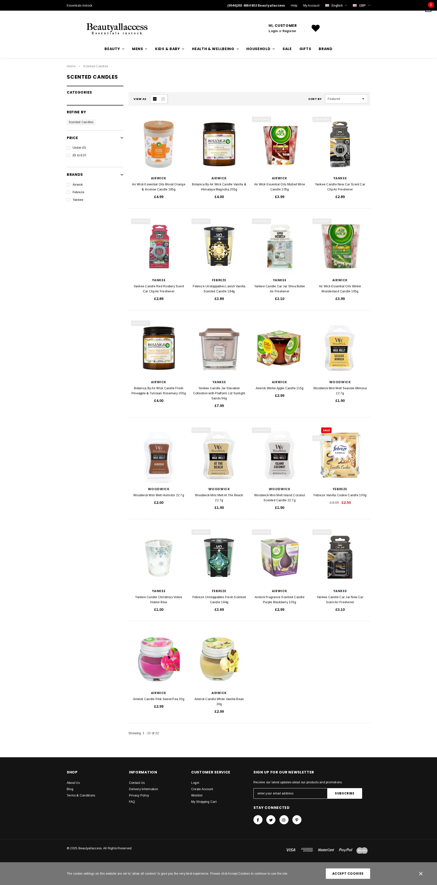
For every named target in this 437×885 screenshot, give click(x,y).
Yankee (78, 200)
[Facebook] (258, 819)
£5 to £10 (79, 155)
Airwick (78, 184)
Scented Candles (95, 66)
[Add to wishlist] (183, 119)
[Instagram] (284, 819)
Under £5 (79, 147)
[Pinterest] (296, 819)
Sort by (315, 99)
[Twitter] (270, 819)
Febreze (78, 192)
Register (289, 31)
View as (140, 99)
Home (71, 66)
